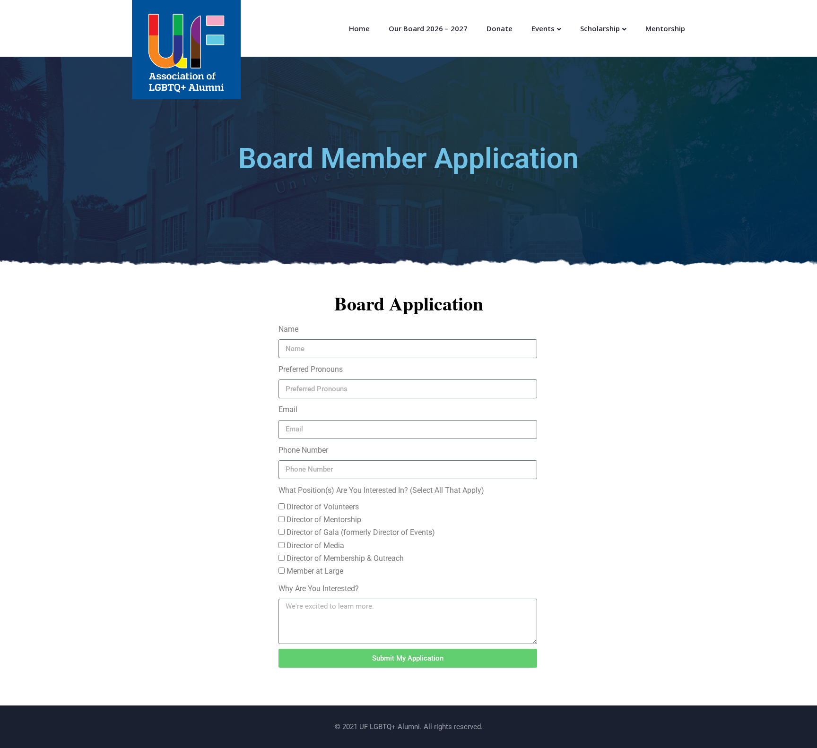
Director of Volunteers (323, 506)
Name (288, 329)
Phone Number (303, 450)
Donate (500, 28)
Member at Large (315, 571)
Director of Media (315, 545)
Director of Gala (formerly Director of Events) (361, 532)
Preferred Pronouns (310, 369)
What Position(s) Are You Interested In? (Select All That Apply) (381, 490)
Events (543, 28)
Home (359, 28)
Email (287, 409)
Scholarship (600, 28)
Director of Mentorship (324, 519)
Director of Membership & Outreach (345, 558)
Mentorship (665, 28)
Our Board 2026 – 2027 (428, 28)
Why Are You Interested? (318, 588)
